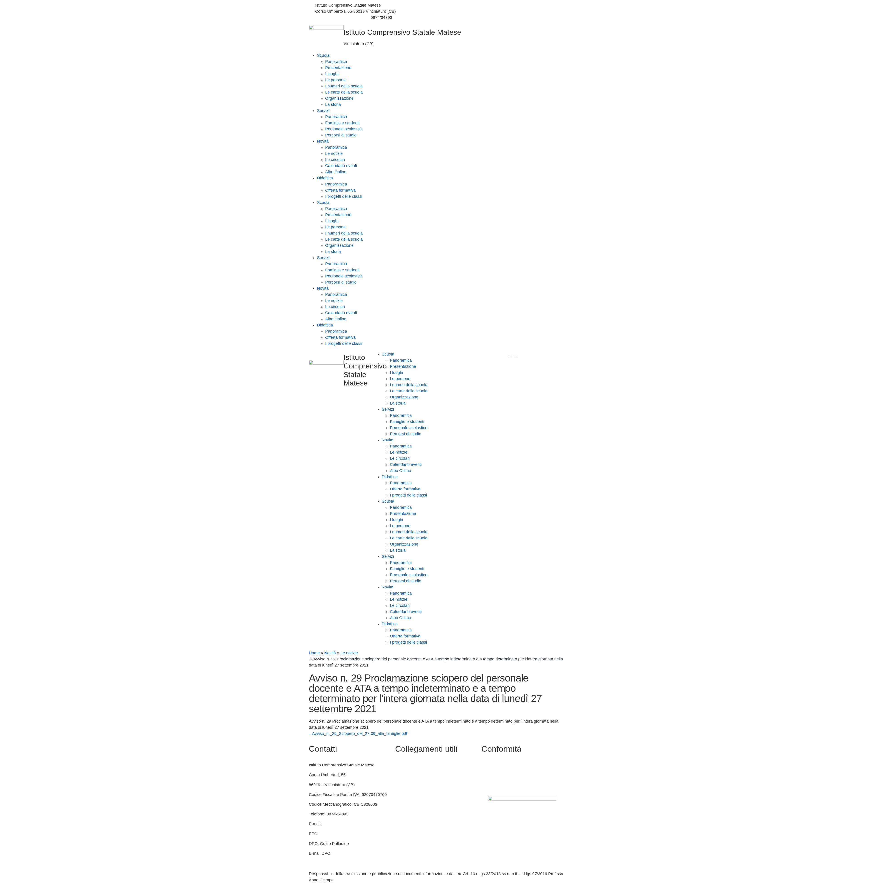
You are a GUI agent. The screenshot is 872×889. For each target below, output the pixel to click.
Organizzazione (339, 98)
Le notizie (334, 153)
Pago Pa (403, 834)
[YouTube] (500, 11)
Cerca (513, 356)
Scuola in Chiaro (410, 794)
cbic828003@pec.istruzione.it (347, 834)
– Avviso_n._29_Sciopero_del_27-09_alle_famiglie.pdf (358, 733)
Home (314, 653)
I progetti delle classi (343, 196)
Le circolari (335, 159)
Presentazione (338, 67)
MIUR (400, 775)
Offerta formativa (340, 190)
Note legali (491, 785)
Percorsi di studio (341, 135)
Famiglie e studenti (342, 123)
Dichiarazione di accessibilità (507, 775)
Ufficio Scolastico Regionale (420, 804)
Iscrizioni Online (409, 824)
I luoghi (331, 74)
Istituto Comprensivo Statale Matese (402, 32)
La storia (333, 104)
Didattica (325, 178)
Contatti (402, 765)
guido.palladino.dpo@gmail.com (338, 859)
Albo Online (335, 172)
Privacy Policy (494, 765)
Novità (323, 141)
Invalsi (401, 814)
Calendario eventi (341, 165)
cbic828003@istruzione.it (338, 17)
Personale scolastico (344, 129)
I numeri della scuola (344, 86)
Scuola (323, 55)
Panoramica (336, 61)
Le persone (335, 80)
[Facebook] (500, 5)
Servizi (323, 110)
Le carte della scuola (344, 92)
